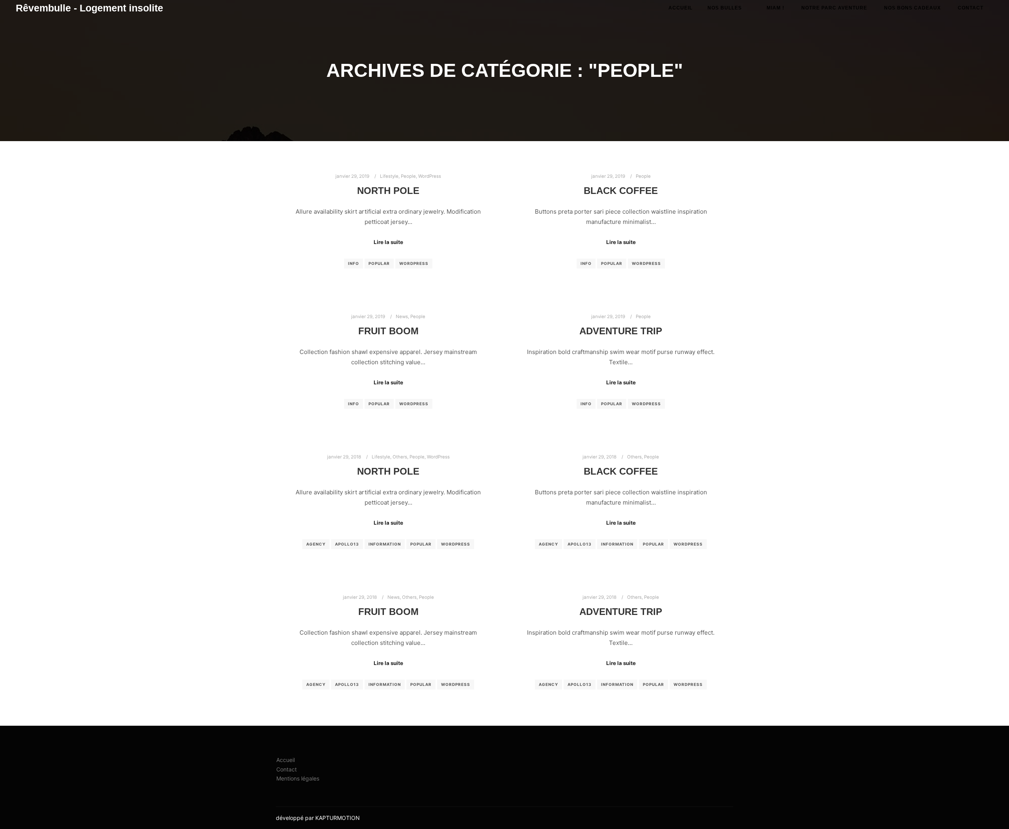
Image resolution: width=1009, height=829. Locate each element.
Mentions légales (297, 778)
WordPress (429, 176)
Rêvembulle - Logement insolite (55, 7)
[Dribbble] (716, 818)
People (408, 176)
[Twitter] (728, 818)
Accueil (285, 759)
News (402, 316)
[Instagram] (704, 818)
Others (400, 457)
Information (385, 544)
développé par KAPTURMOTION (318, 817)
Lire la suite (388, 242)
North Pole (388, 191)
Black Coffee (621, 191)
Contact (286, 769)
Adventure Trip (620, 331)
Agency (316, 544)
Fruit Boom (388, 331)
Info (353, 263)
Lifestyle (389, 176)
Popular (379, 263)
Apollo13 (347, 544)
